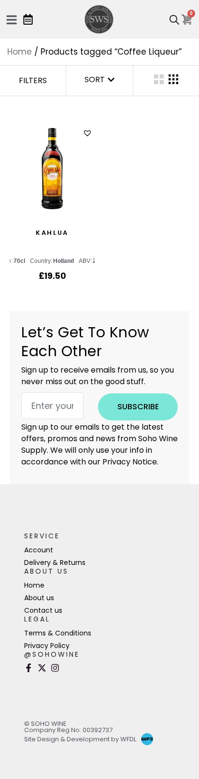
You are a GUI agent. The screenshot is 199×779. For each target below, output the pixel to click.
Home (19, 52)
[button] (89, 133)
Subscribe (138, 406)
